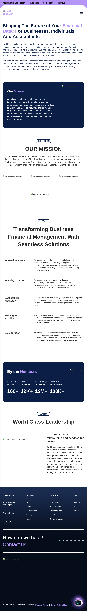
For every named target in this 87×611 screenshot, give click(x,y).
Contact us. (15, 544)
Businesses (34, 3)
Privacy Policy (41, 605)
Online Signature (56, 511)
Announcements (32, 511)
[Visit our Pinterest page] (67, 541)
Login (28, 502)
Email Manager (55, 506)
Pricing (5, 517)
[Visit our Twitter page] (71, 541)
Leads (28, 519)
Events (76, 511)
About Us (77, 502)
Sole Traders (48, 3)
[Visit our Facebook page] (60, 541)
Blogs (76, 506)
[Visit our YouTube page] (79, 541)
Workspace (30, 515)
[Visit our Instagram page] (64, 541)
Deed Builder (54, 515)
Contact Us (7, 521)
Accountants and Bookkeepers (9, 503)
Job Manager (55, 502)
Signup (28, 506)
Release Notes (8, 513)
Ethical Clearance (56, 519)
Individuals (62, 3)
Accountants (14, 3)
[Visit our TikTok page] (83, 541)
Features (6, 509)
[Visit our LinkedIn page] (75, 541)
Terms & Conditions (60, 605)
